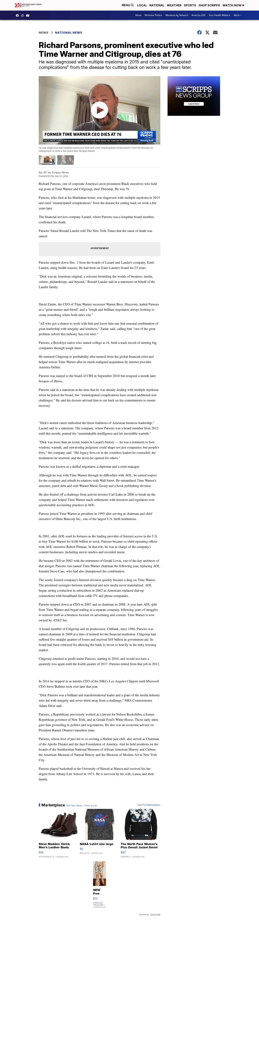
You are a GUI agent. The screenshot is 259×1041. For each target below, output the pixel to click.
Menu (126, 5)
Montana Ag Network (176, 15)
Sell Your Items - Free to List (81, 805)
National (156, 5)
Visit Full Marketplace (148, 805)
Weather (174, 5)
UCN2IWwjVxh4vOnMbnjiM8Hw (28, 15)
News (138, 15)
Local (142, 5)
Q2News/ (18, 15)
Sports (190, 5)
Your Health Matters (219, 15)
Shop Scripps (209, 5)
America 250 (198, 15)
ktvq (23, 15)
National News (68, 32)
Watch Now (232, 5)
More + (238, 15)
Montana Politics (153, 15)
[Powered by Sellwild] (155, 914)
